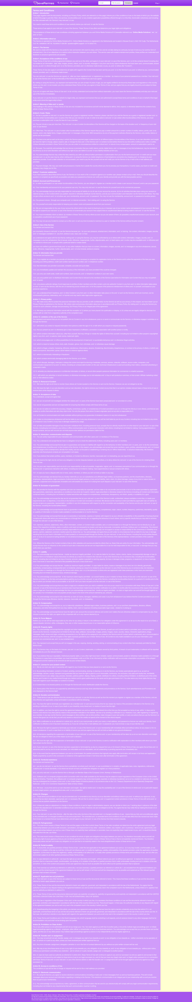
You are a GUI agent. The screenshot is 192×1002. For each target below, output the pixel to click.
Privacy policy (68, 995)
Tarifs (59, 995)
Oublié (135, 3)
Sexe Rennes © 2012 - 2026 (39, 995)
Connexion (128, 3)
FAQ (63, 995)
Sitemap (54, 995)
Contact (94, 995)
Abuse (49, 995)
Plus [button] (156, 3)
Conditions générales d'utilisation (82, 995)
